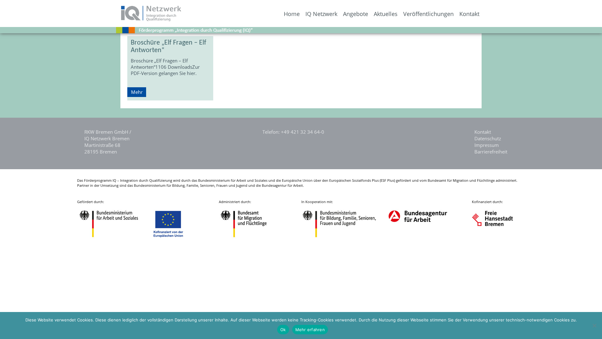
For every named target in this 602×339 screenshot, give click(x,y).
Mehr (137, 92)
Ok (283, 329)
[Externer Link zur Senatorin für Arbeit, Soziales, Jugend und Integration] (498, 238)
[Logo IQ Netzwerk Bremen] (91, 19)
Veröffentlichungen (428, 14)
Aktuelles (386, 14)
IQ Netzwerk (321, 14)
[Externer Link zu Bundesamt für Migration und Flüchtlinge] (248, 238)
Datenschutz (487, 138)
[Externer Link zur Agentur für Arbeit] (417, 238)
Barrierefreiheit (490, 151)
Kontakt (469, 14)
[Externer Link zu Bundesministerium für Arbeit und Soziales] (113, 238)
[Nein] (594, 325)
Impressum (486, 145)
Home (292, 14)
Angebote (355, 14)
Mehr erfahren (310, 329)
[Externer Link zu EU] (173, 238)
